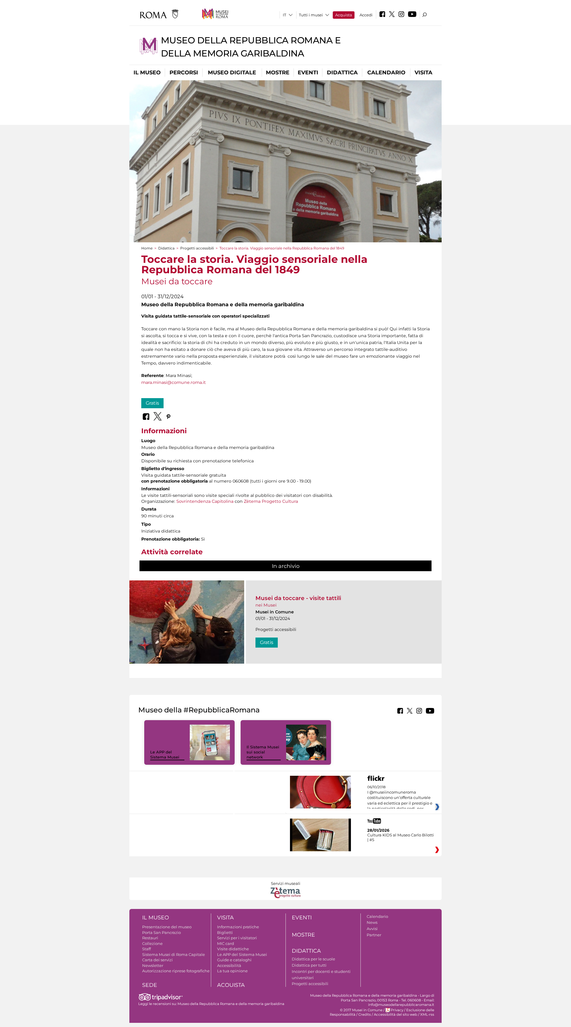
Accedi (366, 14)
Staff (146, 948)
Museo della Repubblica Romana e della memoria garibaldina (231, 1004)
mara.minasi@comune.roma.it (173, 382)
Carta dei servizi (157, 959)
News (372, 922)
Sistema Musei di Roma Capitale (173, 954)
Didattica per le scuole (313, 959)
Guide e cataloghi (234, 959)
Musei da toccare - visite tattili (298, 598)
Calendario (386, 72)
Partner (374, 934)
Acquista (343, 14)
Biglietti (225, 932)
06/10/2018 (399, 798)
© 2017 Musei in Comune (361, 1010)
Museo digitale (232, 72)
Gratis (152, 403)
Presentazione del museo (167, 926)
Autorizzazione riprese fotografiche (176, 970)
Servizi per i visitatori (237, 937)
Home (147, 248)
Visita (423, 72)
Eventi (308, 72)
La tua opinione (232, 970)
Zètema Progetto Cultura (271, 501)
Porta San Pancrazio (161, 932)
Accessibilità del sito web (395, 1014)
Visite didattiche (233, 948)
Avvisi (372, 928)
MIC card (225, 943)
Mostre (277, 72)
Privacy (397, 1010)
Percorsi (184, 72)
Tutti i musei (311, 14)
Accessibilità (229, 965)
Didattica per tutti (309, 965)
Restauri (150, 937)
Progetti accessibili (197, 248)
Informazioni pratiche (238, 926)
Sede (149, 985)
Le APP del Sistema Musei (164, 754)
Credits (364, 1014)
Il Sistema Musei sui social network (263, 752)
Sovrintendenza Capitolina (204, 501)
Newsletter (152, 965)
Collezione (152, 943)
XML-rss (427, 1014)
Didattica (342, 72)
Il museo (147, 72)
